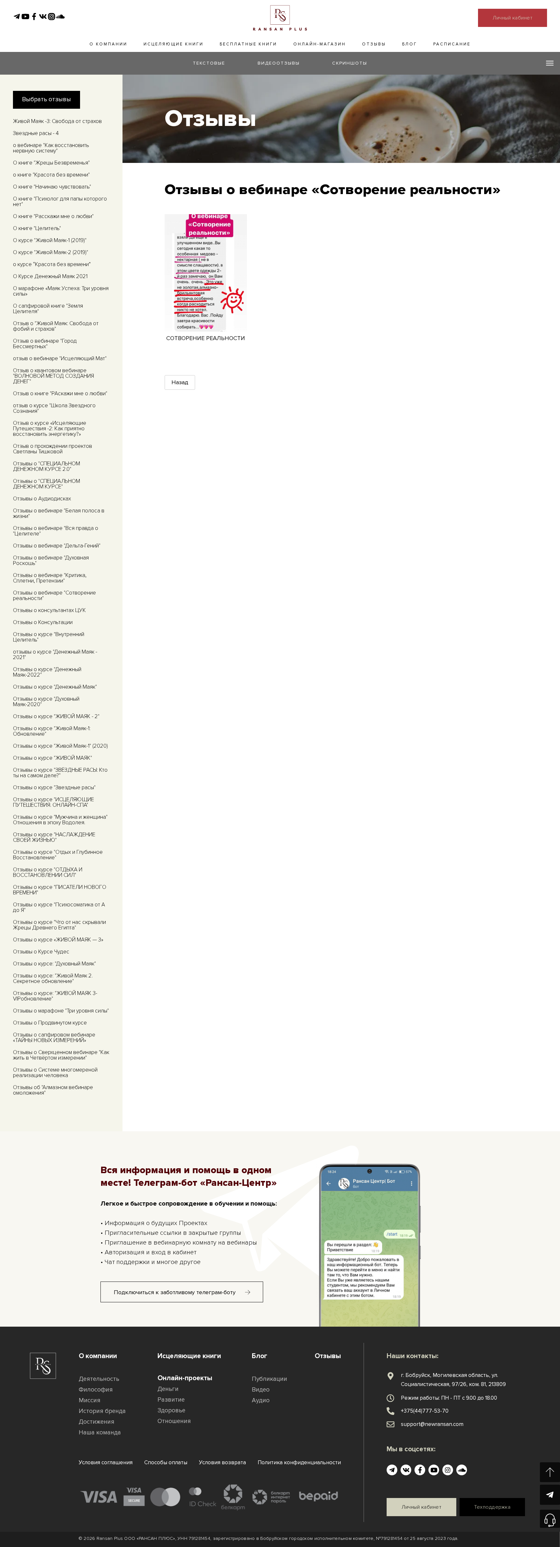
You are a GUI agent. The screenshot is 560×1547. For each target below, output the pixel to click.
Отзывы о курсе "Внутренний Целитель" (48, 637)
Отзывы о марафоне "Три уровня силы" (61, 1010)
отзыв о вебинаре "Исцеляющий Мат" (60, 358)
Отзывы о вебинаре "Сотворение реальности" (54, 595)
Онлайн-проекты (185, 1378)
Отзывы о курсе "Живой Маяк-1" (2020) (60, 746)
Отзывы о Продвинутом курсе (50, 1022)
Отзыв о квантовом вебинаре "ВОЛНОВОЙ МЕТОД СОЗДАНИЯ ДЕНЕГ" (53, 376)
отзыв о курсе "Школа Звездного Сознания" (54, 408)
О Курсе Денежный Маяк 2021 (50, 276)
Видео (261, 1390)
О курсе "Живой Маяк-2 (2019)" (50, 252)
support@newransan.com (432, 1424)
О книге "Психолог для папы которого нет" (60, 201)
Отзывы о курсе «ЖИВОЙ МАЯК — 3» (58, 939)
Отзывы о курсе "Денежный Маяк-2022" (47, 672)
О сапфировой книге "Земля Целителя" (48, 308)
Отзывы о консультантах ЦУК (49, 610)
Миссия (89, 1400)
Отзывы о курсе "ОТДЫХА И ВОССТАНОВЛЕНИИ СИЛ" (47, 872)
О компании (108, 44)
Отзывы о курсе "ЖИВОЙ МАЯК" (52, 758)
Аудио (261, 1400)
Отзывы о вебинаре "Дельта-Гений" (56, 545)
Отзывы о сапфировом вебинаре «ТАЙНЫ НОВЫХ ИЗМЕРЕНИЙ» (54, 1037)
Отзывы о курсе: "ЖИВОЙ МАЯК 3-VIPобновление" (55, 996)
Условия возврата (222, 1462)
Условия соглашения (106, 1462)
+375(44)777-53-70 (425, 1410)
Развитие (171, 1400)
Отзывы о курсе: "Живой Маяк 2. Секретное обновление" (53, 978)
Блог (409, 44)
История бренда (102, 1411)
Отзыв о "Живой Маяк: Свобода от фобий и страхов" (56, 326)
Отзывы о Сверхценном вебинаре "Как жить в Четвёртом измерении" (61, 1055)
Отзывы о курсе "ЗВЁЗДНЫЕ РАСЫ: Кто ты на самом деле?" (60, 773)
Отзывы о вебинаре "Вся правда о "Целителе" (55, 531)
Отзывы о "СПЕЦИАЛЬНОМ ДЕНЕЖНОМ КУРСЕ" (46, 484)
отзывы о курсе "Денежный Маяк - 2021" (55, 654)
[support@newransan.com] (390, 1424)
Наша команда (100, 1432)
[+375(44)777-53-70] (390, 1411)
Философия (96, 1390)
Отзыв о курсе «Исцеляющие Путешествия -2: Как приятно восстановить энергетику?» (49, 428)
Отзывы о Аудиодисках (42, 498)
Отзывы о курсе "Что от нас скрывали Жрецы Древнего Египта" (59, 925)
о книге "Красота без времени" (51, 174)
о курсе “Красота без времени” (52, 264)
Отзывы (374, 44)
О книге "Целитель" (37, 228)
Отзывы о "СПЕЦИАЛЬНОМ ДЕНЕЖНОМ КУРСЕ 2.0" (46, 466)
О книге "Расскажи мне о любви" (53, 216)
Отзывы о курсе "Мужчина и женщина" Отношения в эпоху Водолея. (60, 820)
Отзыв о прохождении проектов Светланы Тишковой (52, 449)
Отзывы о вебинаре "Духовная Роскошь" (51, 560)
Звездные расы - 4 (36, 133)
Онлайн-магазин (319, 44)
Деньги (168, 1389)
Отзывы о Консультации (43, 622)
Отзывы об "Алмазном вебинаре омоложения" (53, 1090)
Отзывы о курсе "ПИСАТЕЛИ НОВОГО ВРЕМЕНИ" (59, 890)
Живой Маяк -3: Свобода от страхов (57, 121)
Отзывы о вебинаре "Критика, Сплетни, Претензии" (50, 578)
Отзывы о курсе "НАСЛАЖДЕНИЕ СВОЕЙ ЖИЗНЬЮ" (54, 837)
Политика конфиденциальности (299, 1462)
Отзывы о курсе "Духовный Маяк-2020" (46, 701)
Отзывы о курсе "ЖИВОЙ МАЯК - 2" (56, 716)
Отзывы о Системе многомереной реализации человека (55, 1072)
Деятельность (99, 1379)
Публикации (269, 1379)
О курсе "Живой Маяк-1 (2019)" (50, 240)
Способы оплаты (165, 1462)
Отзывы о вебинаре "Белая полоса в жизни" (58, 513)
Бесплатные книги (248, 44)
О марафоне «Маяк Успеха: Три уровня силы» (61, 291)
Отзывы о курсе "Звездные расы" (54, 787)
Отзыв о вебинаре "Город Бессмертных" (45, 344)
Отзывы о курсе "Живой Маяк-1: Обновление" (51, 731)
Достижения (96, 1422)
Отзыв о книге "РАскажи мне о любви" (60, 393)
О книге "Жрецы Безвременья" (51, 162)
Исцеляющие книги (174, 44)
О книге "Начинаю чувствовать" (52, 186)
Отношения (174, 1421)
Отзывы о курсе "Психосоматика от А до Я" (59, 907)
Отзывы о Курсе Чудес (41, 951)
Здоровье (171, 1410)
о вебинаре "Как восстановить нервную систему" (51, 148)
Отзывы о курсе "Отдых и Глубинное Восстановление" (58, 855)
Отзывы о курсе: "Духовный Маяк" (54, 963)
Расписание (452, 44)
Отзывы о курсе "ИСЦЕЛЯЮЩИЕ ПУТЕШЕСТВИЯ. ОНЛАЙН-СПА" (53, 802)
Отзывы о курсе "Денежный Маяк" (55, 686)
